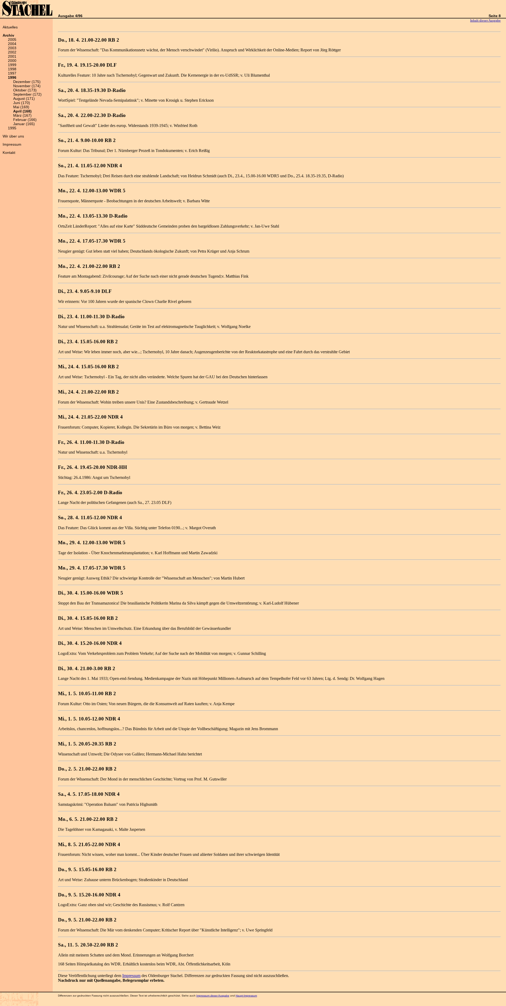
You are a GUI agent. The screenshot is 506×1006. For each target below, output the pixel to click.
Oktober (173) (25, 90)
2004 (12, 44)
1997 (12, 73)
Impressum (12, 144)
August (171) (24, 98)
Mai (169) (21, 107)
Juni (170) (21, 103)
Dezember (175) (27, 82)
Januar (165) (24, 124)
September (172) (27, 94)
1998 (12, 69)
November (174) (27, 86)
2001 (12, 56)
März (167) (22, 115)
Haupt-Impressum (246, 995)
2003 (12, 48)
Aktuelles (10, 27)
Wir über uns (13, 136)
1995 (12, 128)
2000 (12, 60)
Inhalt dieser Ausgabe (485, 20)
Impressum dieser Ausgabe (212, 995)
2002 (12, 52)
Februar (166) (25, 119)
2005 (12, 39)
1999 (12, 65)
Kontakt (9, 152)
